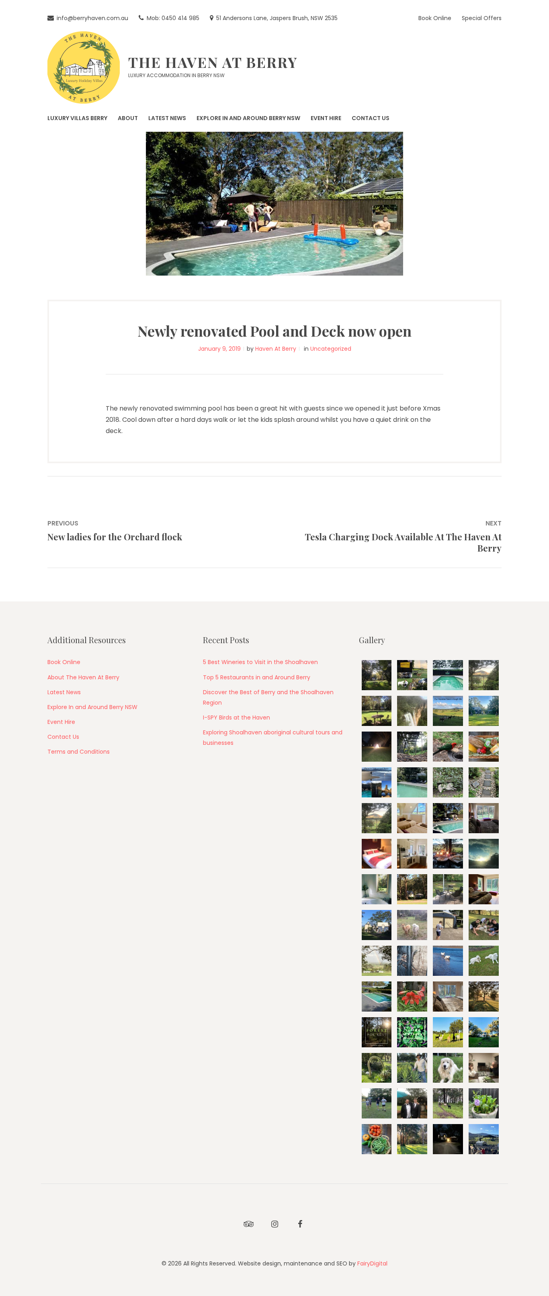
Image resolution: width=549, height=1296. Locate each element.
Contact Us (63, 737)
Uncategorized (330, 349)
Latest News (64, 692)
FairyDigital (372, 1263)
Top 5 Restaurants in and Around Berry (256, 677)
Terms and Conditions (78, 752)
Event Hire (61, 722)
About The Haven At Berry (83, 677)
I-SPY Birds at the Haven (236, 717)
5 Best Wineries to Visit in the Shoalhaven (260, 662)
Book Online (63, 662)
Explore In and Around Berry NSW (92, 707)
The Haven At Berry (212, 62)
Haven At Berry (275, 349)
